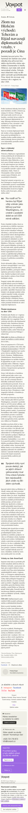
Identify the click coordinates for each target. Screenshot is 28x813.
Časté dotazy (6, 699)
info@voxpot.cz (9, 741)
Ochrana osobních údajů (18, 699)
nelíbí (12, 530)
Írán (2, 655)
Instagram (8, 688)
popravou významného (11, 296)
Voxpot (14, 695)
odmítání (21, 412)
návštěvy (4, 449)
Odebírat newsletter (9, 722)
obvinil (11, 292)
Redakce (4, 697)
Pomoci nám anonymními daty (12, 805)
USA (15, 655)
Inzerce (19, 697)
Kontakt (9, 697)
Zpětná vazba (14, 707)
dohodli (17, 133)
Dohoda (8, 653)
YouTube (11, 691)
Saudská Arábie (8, 655)
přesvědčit (9, 506)
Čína (13, 653)
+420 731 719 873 (10, 739)
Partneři (24, 697)
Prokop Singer (15, 85)
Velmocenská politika (7, 657)
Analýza (3, 17)
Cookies (14, 702)
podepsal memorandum (9, 349)
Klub (19, 9)
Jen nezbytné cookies (9, 809)
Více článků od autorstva (16, 672)
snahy (21, 430)
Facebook (4, 665)
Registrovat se (8, 760)
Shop (14, 697)
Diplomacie (18, 653)
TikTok (4, 691)
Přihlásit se (7, 770)
